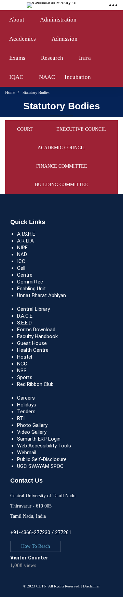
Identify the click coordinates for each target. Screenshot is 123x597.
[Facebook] (17, 579)
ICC (21, 261)
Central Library (33, 309)
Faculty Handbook (37, 336)
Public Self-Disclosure (42, 459)
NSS (22, 370)
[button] (35, 546)
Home (10, 92)
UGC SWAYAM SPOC (40, 466)
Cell (21, 268)
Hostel (24, 357)
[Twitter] (10, 579)
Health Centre (33, 350)
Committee (30, 282)
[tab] (24, 129)
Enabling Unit (31, 289)
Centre (24, 275)
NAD (22, 254)
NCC (22, 364)
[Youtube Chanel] (30, 579)
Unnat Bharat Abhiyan (41, 295)
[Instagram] (24, 579)
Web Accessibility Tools (44, 446)
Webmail (26, 452)
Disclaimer (91, 586)
